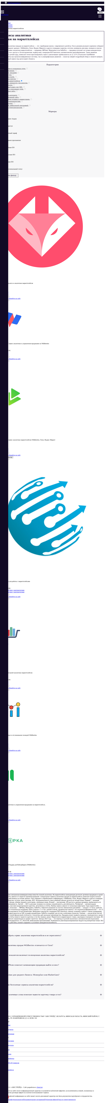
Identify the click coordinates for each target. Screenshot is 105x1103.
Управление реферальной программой (15, 105)
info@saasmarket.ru (14, 3)
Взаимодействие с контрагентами (12, 590)
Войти (101, 12)
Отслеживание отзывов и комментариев (15, 99)
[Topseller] (9, 783)
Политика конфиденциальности (12, 1099)
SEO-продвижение (8, 71)
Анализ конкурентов (8, 79)
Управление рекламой (9, 73)
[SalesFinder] (11, 642)
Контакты (9, 1029)
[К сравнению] (9, 296)
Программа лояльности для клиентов (14, 83)
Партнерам (10, 1034)
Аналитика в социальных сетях (12, 89)
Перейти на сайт (15, 298)
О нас (8, 1025)
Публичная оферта (50, 1099)
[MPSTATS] (14, 407)
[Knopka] (12, 851)
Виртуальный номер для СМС (12, 87)
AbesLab (40, 1087)
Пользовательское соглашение (33, 1099)
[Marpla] (11, 719)
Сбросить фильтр (9, 175)
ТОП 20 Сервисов (12, 1063)
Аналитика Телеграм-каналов (11, 107)
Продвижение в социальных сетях (13, 68)
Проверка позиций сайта (10, 97)
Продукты (10, 1045)
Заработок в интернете (9, 95)
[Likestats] (12, 330)
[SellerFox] (42, 267)
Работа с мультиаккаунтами (11, 101)
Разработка (10, 1058)
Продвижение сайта (8, 91)
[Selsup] (47, 562)
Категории (10, 1041)
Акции (8, 1054)
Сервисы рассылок (8, 77)
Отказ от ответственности (66, 1099)
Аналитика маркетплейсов (10, 81)
